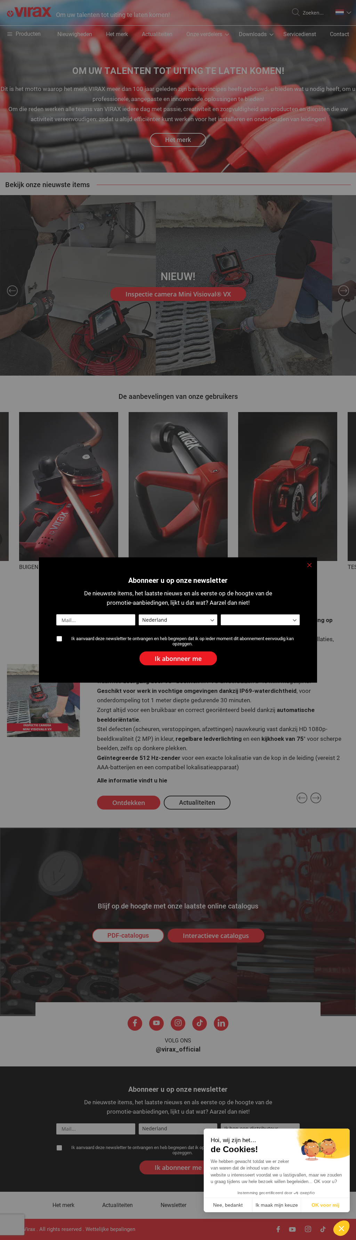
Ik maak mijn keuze (277, 1205)
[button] (341, 1228)
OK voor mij (325, 1205)
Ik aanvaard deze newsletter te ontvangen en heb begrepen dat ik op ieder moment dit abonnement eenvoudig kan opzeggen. (182, 641)
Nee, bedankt (228, 1205)
